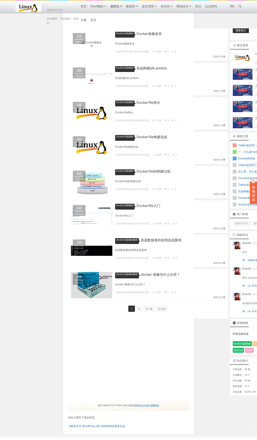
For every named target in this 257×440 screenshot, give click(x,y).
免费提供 (154, 405)
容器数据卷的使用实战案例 (161, 240)
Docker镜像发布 (149, 34)
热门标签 (242, 214)
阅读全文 (217, 56)
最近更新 (242, 45)
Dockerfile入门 (148, 206)
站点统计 (242, 360)
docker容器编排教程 (127, 240)
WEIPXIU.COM (141, 405)
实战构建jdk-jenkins (151, 68)
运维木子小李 (241, 223)
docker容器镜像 (242, 343)
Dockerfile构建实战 (151, 137)
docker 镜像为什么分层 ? (160, 274)
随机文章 (242, 136)
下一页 (149, 308)
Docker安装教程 (124, 33)
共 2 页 (161, 308)
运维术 (249, 350)
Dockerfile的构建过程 (153, 171)
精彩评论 (242, 235)
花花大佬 (238, 350)
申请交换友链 (241, 333)
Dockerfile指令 (148, 103)
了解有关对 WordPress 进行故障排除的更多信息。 (98, 426)
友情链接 (242, 323)
